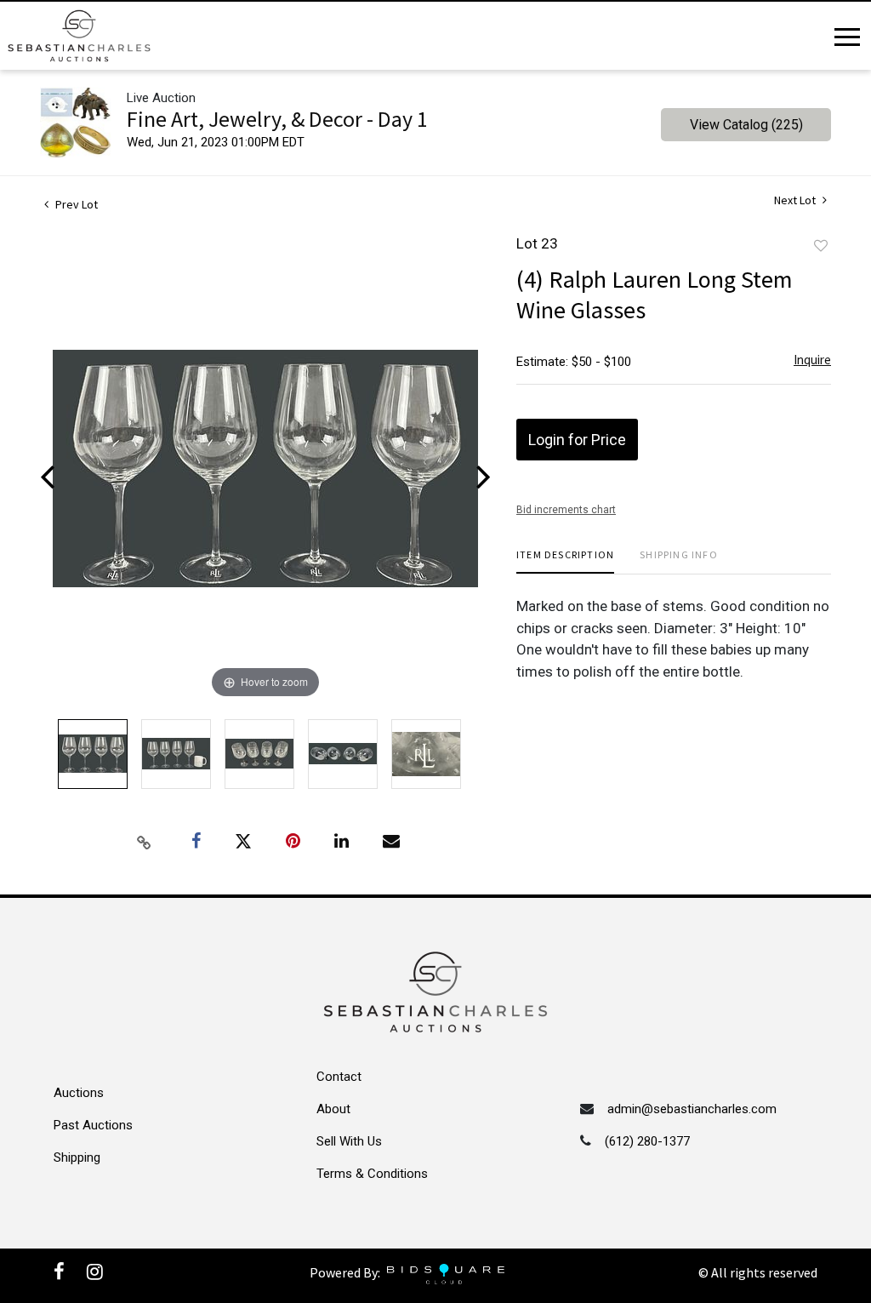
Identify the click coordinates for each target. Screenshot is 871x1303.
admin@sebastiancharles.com (692, 1109)
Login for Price (577, 440)
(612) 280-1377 (647, 1141)
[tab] (565, 561)
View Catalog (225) (746, 125)
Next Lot (796, 200)
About (333, 1109)
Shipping (77, 1157)
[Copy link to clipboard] (144, 842)
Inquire (812, 359)
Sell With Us (349, 1141)
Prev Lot (75, 204)
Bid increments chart (566, 510)
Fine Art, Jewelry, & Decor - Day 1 (277, 119)
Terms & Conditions (372, 1173)
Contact (338, 1076)
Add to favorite (821, 246)
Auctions (79, 1092)
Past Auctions (93, 1125)
